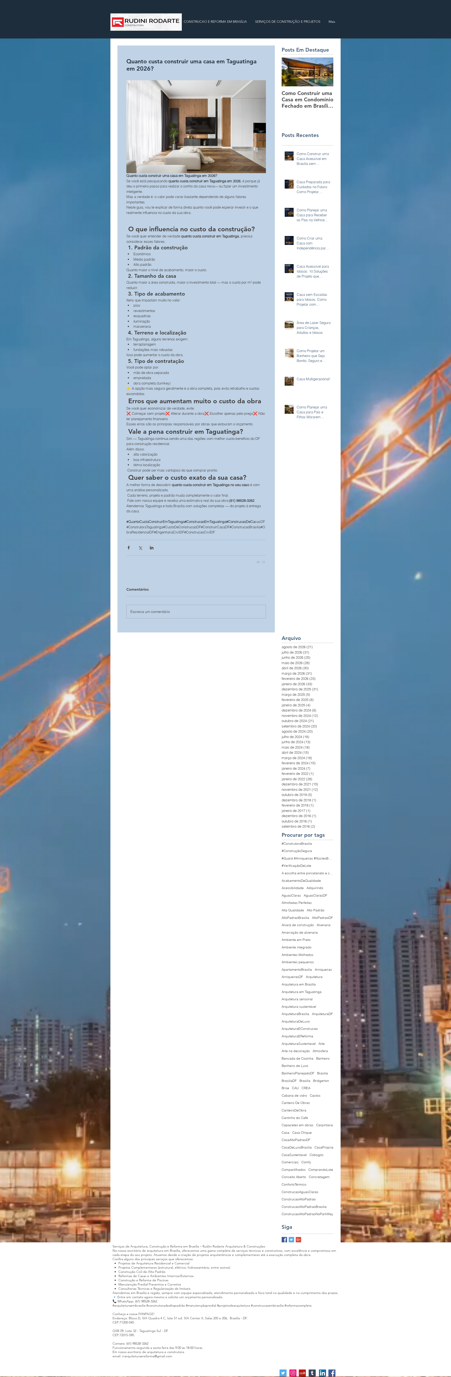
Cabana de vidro (294, 1095)
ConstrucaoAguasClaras (300, 1191)
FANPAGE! (146, 1313)
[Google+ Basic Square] (298, 1239)
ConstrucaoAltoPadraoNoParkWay (307, 1213)
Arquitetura (314, 976)
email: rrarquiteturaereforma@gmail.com (142, 1356)
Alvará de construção (298, 924)
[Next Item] (326, 72)
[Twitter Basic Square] (291, 1239)
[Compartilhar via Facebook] (128, 547)
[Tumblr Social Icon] (312, 1372)
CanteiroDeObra (294, 1110)
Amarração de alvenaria (300, 932)
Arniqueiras (323, 969)
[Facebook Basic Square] (284, 1239)
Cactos (315, 1095)
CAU (295, 1087)
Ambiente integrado (296, 947)
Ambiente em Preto (296, 939)
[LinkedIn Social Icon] (322, 1372)
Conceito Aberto (294, 1176)
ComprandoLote (320, 1169)
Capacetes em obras (297, 1124)
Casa (285, 1132)
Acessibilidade (293, 887)
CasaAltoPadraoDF (296, 1139)
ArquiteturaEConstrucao (300, 1028)
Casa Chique (302, 1132)
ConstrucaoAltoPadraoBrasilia (304, 1206)
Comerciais (290, 1162)
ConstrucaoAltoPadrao (299, 1199)
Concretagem (319, 1176)
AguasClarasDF (315, 895)
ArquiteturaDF (322, 1013)
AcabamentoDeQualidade (301, 880)
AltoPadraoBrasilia (295, 917)
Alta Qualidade (293, 910)
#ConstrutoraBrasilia (297, 843)
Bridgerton (321, 1080)
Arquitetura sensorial (297, 999)
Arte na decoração (296, 1050)
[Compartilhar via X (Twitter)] (140, 547)
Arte (322, 1043)
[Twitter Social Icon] (283, 1372)
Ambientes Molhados (297, 954)
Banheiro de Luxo (295, 1065)
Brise (285, 1087)
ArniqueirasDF (292, 976)
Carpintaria (324, 1124)
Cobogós (316, 1154)
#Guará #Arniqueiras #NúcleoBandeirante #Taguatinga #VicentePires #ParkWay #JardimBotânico (307, 858)
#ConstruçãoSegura (297, 850)
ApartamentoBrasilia (297, 969)
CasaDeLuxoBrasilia (297, 1147)
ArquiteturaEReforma (297, 1036)
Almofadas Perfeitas (297, 902)
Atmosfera (320, 1050)
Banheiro (323, 1058)
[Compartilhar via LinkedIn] (151, 547)
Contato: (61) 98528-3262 (130, 1343)
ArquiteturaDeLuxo (296, 1021)
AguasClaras (291, 895)
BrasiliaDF (289, 1080)
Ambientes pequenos (298, 961)
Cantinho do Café (295, 1117)
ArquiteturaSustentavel (299, 1043)
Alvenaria (323, 924)
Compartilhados (294, 1169)
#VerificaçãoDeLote (296, 865)
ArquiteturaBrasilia (295, 1013)
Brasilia (322, 1073)
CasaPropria (324, 1147)
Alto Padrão (315, 910)
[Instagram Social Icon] (292, 1372)
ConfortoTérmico (294, 1184)
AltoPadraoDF (322, 917)
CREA (306, 1087)
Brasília (304, 1080)
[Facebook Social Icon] (331, 1372)
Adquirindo (315, 887)
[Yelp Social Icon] (302, 1372)
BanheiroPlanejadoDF (298, 1073)
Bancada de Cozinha (297, 1058)
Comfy (306, 1162)
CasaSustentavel (294, 1154)
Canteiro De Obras (296, 1102)
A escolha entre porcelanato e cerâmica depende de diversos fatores (307, 873)
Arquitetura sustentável (299, 1006)
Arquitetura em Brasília (299, 984)
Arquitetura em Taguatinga (302, 991)
